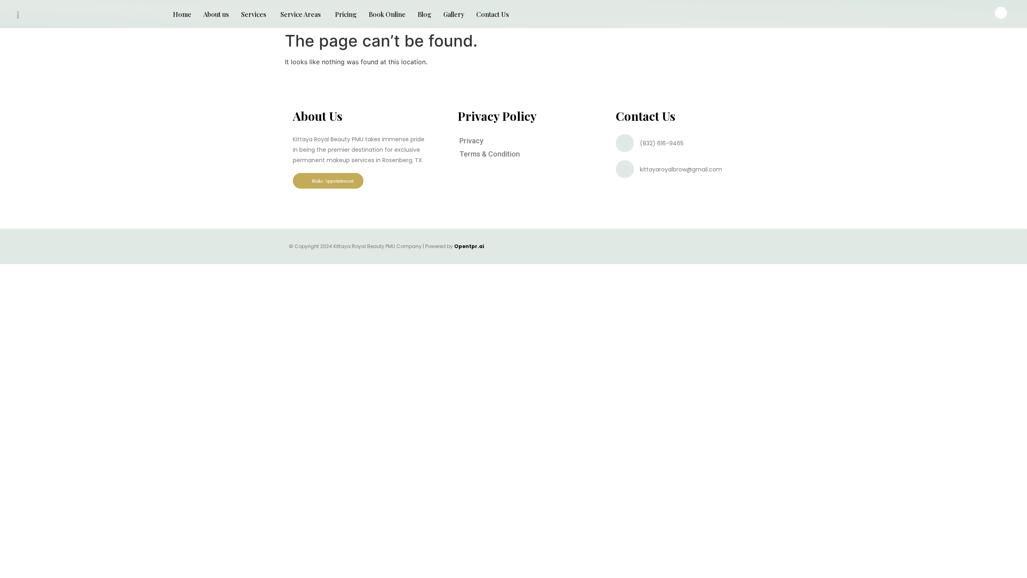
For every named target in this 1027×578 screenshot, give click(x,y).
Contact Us (492, 14)
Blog (424, 14)
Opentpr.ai (469, 246)
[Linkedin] (719, 246)
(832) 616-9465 (662, 143)
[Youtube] (706, 246)
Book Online (387, 14)
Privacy (471, 140)
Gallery (453, 14)
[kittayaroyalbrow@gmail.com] (625, 169)
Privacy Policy (497, 116)
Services (253, 14)
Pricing (346, 14)
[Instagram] (692, 246)
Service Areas (300, 14)
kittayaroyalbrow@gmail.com (681, 169)
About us (216, 14)
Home (182, 14)
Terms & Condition (489, 154)
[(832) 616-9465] (625, 143)
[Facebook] (679, 246)
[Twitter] (732, 246)
